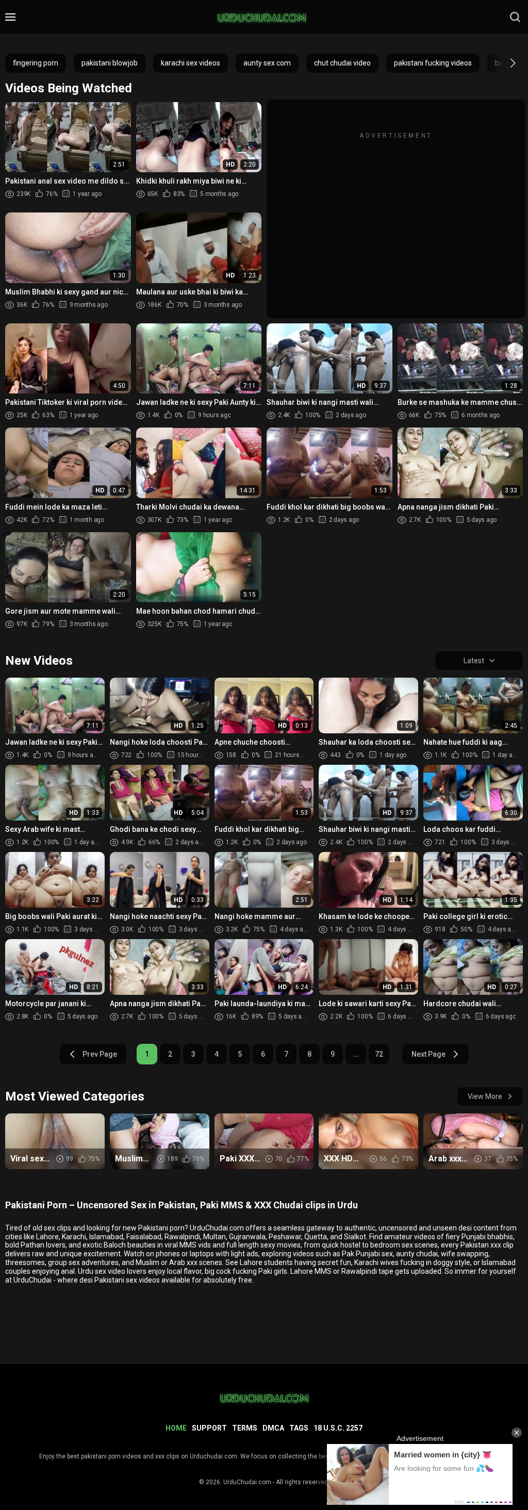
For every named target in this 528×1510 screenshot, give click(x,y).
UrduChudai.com (247, 1482)
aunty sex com (267, 63)
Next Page (428, 1054)
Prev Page (99, 1054)
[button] (503, 63)
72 (379, 1054)
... (356, 1054)
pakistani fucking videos (433, 63)
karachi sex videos (190, 63)
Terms (244, 1428)
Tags (298, 1428)
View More (485, 1096)
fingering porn (35, 63)
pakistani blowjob (109, 63)
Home (176, 1428)
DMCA (273, 1428)
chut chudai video (342, 63)
